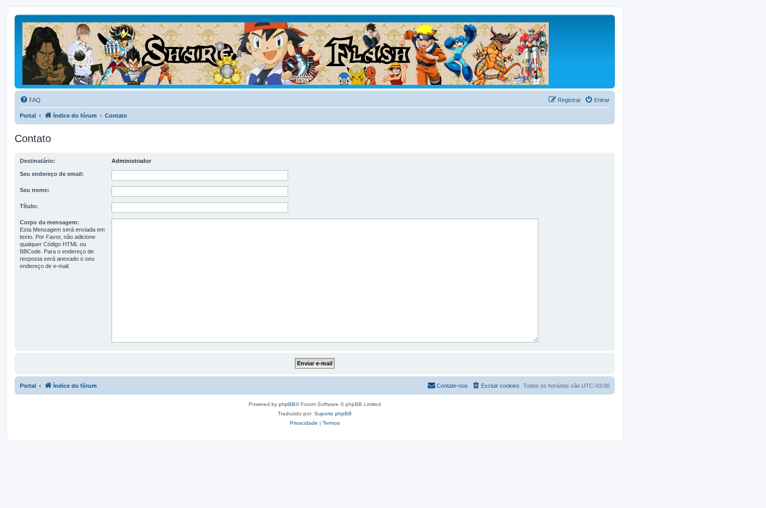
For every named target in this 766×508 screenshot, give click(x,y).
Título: (29, 206)
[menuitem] (30, 100)
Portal (28, 115)
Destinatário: (37, 161)
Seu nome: (35, 190)
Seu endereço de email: (52, 174)
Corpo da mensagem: (49, 222)
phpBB (287, 404)
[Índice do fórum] (286, 51)
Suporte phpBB (333, 413)
